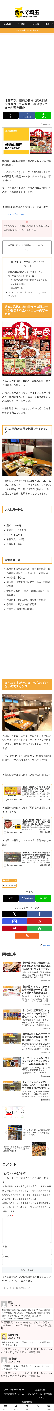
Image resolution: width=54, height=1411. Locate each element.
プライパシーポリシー (14, 1389)
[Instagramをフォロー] (14, 921)
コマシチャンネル (16, 214)
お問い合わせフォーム (14, 1394)
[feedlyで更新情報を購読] (39, 928)
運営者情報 (27, 1402)
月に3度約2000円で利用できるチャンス (29, 280)
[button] (48, 764)
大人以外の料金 (18, 284)
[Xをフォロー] (14, 914)
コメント (8, 1215)
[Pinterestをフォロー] (14, 928)
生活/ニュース (10, 880)
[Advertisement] (27, 67)
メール (5, 1256)
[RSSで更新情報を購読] (27, 936)
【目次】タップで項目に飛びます (27, 262)
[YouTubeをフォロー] (39, 921)
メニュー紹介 (10, 886)
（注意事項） (40, 1389)
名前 (4, 1246)
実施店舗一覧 (17, 288)
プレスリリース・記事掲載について (40, 1396)
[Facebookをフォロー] (39, 914)
